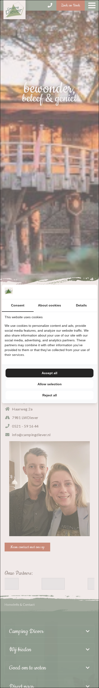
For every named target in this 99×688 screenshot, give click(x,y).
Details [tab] (81, 305)
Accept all (49, 373)
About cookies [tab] (49, 305)
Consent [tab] (17, 305)
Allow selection (50, 384)
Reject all (49, 395)
